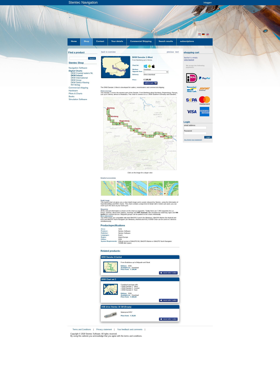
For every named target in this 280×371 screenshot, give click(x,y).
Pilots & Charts (75, 93)
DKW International (79, 78)
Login (208, 137)
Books (71, 96)
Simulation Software (78, 99)
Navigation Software (78, 68)
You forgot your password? (193, 140)
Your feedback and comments (129, 329)
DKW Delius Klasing (80, 82)
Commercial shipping (78, 87)
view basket (189, 60)
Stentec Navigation (83, 2)
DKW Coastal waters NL (82, 73)
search (92, 58)
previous (170, 51)
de (203, 34)
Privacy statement (104, 329)
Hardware (73, 90)
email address (189, 125)
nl (199, 34)
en (208, 34)
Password (188, 131)
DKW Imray (76, 80)
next (177, 51)
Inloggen (208, 2)
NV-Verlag (75, 85)
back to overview (108, 51)
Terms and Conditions (82, 329)
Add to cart (149, 83)
